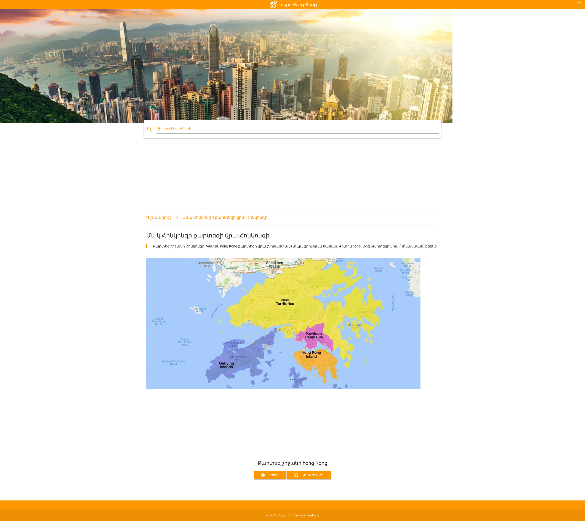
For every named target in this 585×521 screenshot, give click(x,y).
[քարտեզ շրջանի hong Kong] (283, 388)
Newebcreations (306, 515)
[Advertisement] (283, 178)
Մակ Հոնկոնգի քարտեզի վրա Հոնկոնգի (224, 217)
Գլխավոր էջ (159, 217)
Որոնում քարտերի (174, 128)
